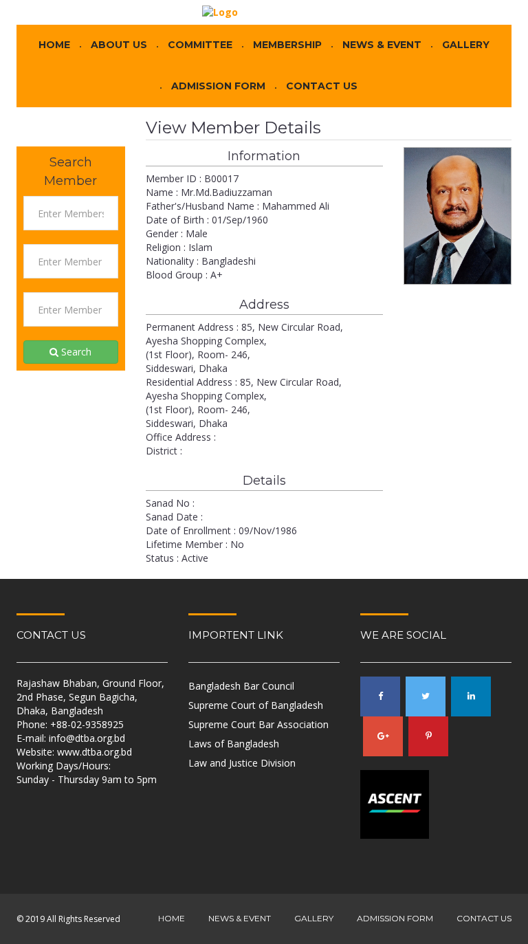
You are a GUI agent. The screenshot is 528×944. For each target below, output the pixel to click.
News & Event (381, 45)
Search (74, 351)
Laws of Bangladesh (233, 743)
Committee (200, 45)
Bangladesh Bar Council (241, 685)
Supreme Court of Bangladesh (255, 705)
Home (54, 45)
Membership (287, 45)
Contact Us (322, 86)
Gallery (466, 45)
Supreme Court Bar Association (258, 724)
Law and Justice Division (242, 762)
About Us (119, 45)
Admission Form (218, 86)
